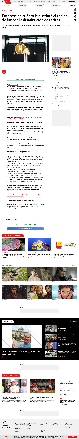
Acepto (72, 436)
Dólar (56, 78)
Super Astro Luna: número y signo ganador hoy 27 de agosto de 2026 (39, 255)
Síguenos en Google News (26, 228)
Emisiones (5, 5)
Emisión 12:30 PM (40, 5)
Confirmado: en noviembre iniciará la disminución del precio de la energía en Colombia (24, 118)
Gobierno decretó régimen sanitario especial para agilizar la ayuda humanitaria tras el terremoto (68, 382)
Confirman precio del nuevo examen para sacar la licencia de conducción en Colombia (63, 103)
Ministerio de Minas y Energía (11, 219)
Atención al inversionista (18, 432)
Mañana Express (23, 5)
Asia (61, 398)
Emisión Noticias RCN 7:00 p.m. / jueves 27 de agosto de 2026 (21, 353)
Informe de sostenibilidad (29, 425)
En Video (8, 321)
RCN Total (42, 424)
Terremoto (62, 379)
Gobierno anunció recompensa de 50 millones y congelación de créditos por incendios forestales (66, 336)
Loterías (55, 252)
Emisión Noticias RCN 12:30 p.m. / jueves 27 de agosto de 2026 (67, 327)
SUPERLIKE (67, 426)
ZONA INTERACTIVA (68, 424)
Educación (54, 69)
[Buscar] (76, 1)
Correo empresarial (19, 428)
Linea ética (28, 428)
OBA (27, 429)
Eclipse (56, 85)
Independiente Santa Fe (34, 394)
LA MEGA (41, 431)
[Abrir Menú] (2, 1)
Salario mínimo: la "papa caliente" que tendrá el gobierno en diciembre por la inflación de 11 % (24, 195)
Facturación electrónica (31, 423)
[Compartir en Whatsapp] (75, 20)
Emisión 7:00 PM (57, 5)
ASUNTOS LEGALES (55, 424)
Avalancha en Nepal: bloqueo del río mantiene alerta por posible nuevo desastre (67, 401)
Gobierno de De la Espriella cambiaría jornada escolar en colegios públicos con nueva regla (61, 72)
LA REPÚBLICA (54, 423)
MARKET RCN (67, 427)
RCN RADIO (41, 426)
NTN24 (41, 423)
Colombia (14, 1)
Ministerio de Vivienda (6, 394)
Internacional (21, 1)
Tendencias (49, 1)
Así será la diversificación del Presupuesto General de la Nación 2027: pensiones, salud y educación (13, 256)
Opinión (54, 1)
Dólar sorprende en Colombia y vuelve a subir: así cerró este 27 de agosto (62, 80)
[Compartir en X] (75, 16)
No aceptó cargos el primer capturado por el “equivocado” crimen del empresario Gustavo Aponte (67, 352)
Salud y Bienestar (36, 1)
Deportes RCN (28, 1)
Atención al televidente (20, 424)
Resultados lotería (32, 252)
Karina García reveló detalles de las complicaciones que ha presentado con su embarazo (68, 391)
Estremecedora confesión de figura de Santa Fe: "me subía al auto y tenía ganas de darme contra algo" (41, 397)
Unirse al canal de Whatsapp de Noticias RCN (26, 79)
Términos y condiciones (39, 436)
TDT (46, 423)
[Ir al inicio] (8, 2)
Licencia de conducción (60, 101)
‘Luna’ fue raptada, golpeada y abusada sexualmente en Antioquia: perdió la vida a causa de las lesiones (63, 95)
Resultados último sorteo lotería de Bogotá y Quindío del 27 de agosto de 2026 (65, 255)
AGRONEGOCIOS (54, 426)
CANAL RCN (71, 1)
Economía (43, 1)
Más (72, 321)
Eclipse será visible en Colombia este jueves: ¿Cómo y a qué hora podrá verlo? (62, 88)
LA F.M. (41, 427)
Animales (57, 92)
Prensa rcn (17, 429)
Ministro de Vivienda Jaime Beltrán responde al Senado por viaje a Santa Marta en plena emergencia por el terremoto (13, 397)
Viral (61, 388)
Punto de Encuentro (62, 1)
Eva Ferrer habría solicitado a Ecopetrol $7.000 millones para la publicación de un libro (67, 344)
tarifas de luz (11, 88)
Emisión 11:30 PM (73, 5)
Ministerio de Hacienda (6, 252)
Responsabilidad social (20, 423)
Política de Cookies (51, 437)
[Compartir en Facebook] (75, 13)
